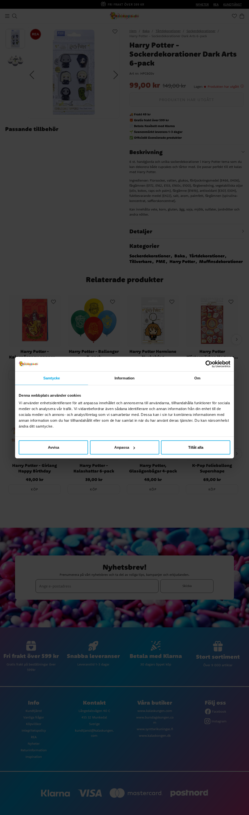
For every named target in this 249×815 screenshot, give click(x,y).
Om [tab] (197, 378)
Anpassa (121, 447)
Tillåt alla (195, 447)
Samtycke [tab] (51, 378)
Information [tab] (124, 378)
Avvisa (53, 447)
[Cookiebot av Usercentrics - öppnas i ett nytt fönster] (209, 364)
